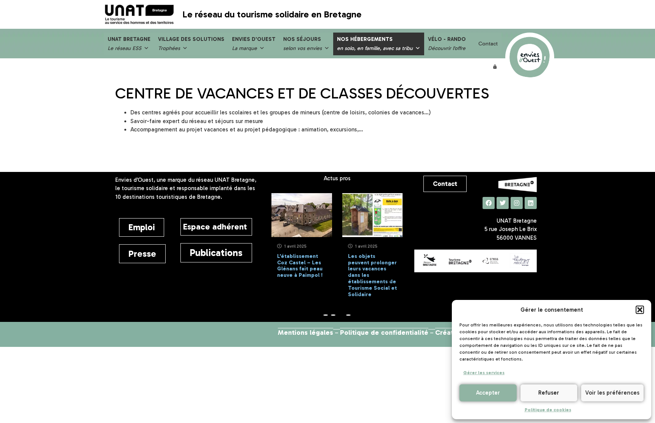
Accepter (488, 392)
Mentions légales (305, 332)
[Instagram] (517, 203)
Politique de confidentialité (384, 332)
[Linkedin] (531, 203)
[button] (640, 310)
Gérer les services (484, 372)
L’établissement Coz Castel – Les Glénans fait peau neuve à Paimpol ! (300, 265)
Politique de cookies (548, 409)
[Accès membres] (495, 66)
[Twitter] (503, 203)
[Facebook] (489, 203)
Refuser (548, 392)
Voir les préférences (612, 392)
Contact (488, 44)
